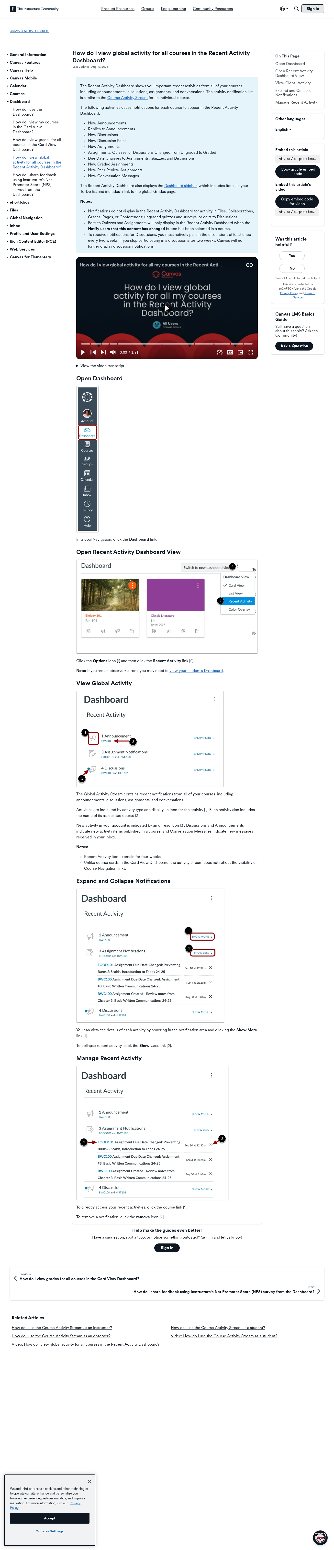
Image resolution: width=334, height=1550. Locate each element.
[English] (34, 9)
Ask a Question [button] (294, 346)
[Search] (296, 8)
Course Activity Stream (127, 97)
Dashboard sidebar (180, 185)
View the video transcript (102, 365)
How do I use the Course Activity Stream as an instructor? (62, 1327)
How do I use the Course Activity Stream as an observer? (61, 1336)
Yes (292, 255)
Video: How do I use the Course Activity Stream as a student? (224, 1336)
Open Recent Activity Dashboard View (294, 73)
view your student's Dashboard (196, 670)
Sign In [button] (167, 1247)
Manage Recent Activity (296, 102)
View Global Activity (293, 83)
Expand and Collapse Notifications (293, 92)
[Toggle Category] (8, 54)
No (292, 268)
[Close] (89, 1481)
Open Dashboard (290, 63)
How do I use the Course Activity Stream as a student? (218, 1327)
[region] (50, 1510)
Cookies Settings (50, 1531)
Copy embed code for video (297, 201)
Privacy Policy (289, 293)
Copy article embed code (298, 171)
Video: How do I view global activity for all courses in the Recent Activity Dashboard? (85, 1344)
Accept (50, 1518)
